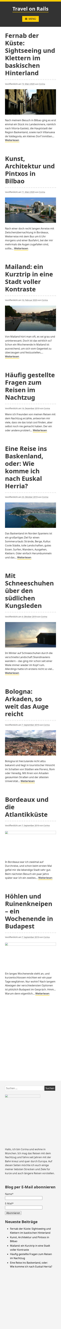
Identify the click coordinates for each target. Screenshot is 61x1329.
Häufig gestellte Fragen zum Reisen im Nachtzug (30, 386)
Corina (42, 84)
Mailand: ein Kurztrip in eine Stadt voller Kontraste (29, 277)
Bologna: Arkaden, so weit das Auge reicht (27, 702)
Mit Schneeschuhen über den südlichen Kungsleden (29, 590)
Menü (32, 19)
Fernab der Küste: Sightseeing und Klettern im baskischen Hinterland (30, 54)
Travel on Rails (30, 8)
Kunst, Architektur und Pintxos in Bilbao (30, 169)
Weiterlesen (12, 140)
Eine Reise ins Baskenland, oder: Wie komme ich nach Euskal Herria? (26, 467)
